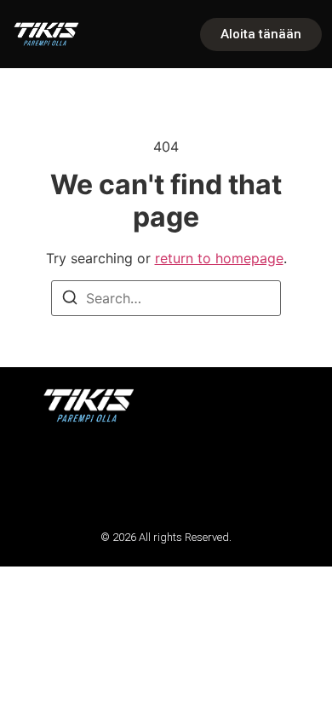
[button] (36, 476)
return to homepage (219, 258)
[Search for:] (166, 298)
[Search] (70, 300)
